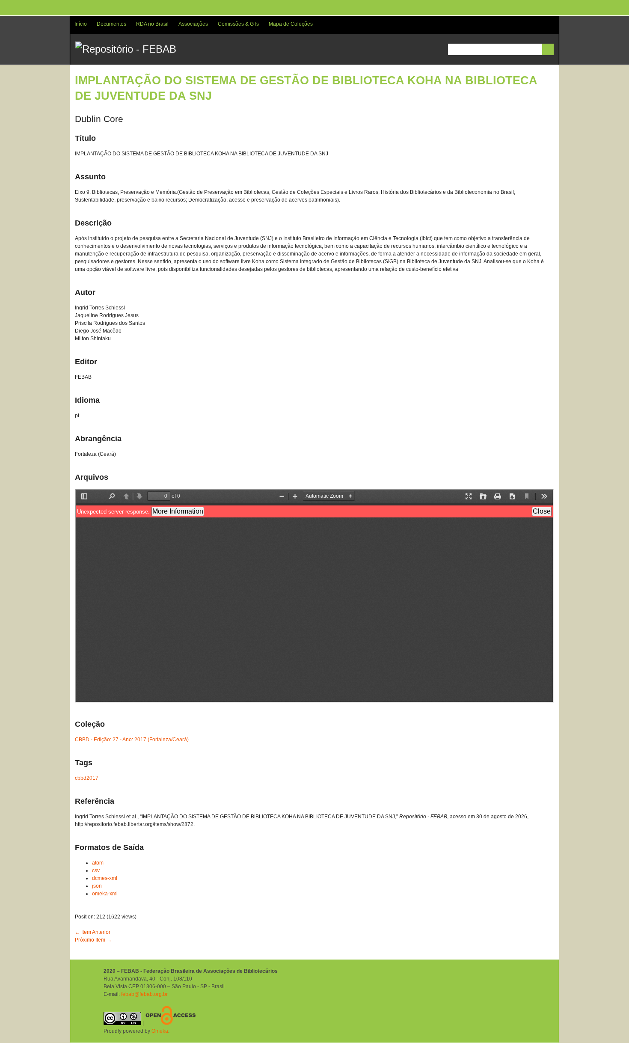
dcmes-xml (104, 878)
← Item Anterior (92, 932)
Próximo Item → (93, 940)
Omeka (159, 1031)
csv (96, 871)
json (97, 886)
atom (98, 863)
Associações (193, 24)
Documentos (111, 24)
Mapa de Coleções (291, 24)
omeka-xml (105, 894)
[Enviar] (548, 49)
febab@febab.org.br (144, 994)
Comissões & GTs (238, 24)
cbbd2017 (86, 778)
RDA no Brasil (152, 24)
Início (80, 24)
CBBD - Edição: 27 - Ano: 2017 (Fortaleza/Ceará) (132, 740)
